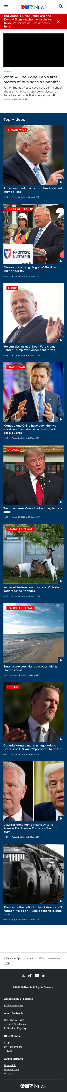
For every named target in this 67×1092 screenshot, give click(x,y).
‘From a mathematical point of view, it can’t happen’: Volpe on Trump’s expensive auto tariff (32, 911)
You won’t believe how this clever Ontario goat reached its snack (31, 589)
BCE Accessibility (13, 1005)
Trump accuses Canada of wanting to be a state (32, 510)
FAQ (41, 958)
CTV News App (12, 958)
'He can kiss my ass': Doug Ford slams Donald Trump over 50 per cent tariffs (29, 348)
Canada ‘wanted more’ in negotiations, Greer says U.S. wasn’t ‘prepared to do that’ (33, 747)
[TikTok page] (30, 975)
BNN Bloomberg (13, 1046)
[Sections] (6, 6)
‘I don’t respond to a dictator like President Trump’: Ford (32, 190)
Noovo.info (10, 1065)
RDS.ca (8, 1073)
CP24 (7, 1042)
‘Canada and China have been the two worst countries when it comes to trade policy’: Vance (30, 429)
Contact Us (30, 958)
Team (7, 962)
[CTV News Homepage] (34, 7)
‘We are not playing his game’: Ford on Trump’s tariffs (29, 269)
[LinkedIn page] (44, 975)
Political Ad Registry (15, 1028)
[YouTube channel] (37, 975)
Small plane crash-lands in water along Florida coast (30, 668)
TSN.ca (8, 1050)
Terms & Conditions (15, 1024)
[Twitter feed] (23, 975)
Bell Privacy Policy (14, 1019)
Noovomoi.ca (11, 1069)
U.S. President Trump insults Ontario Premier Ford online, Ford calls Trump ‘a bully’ (30, 828)
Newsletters (53, 958)
